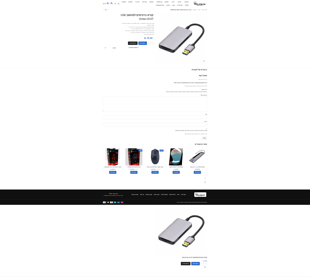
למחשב (194, 9)
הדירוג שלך (204, 89)
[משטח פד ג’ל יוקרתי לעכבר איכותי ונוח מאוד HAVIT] (176, 156)
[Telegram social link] (103, 48)
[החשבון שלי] (118, 3)
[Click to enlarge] (204, 61)
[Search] (115, 3)
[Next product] (104, 10)
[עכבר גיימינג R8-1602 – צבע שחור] (112, 156)
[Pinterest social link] (108, 48)
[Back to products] (106, 10)
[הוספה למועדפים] (205, 267)
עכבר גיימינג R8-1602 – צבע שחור (112, 167)
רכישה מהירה (133, 43)
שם (206, 114)
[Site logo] (200, 3)
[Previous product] (108, 10)
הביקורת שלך (203, 95)
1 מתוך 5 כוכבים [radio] (203, 91)
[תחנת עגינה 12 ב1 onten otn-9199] (197, 156)
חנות (199, 9)
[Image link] (200, 194)
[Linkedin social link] (107, 48)
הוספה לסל (142, 43)
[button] (207, 39)
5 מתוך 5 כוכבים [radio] (170, 91)
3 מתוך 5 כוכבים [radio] (186, 91)
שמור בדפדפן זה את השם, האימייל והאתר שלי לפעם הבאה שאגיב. (191, 130)
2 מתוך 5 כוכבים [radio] (195, 91)
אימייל (205, 121)
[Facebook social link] (111, 48)
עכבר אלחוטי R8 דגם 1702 (134, 167)
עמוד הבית (204, 9)
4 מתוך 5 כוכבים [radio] (178, 91)
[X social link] (110, 48)
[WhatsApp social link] (105, 48)
